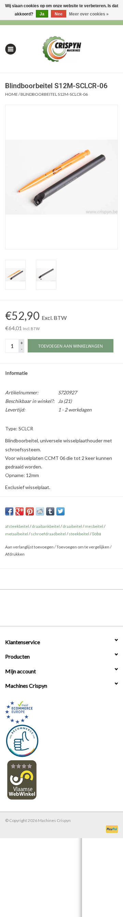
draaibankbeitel (46, 526)
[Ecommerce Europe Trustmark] (61, 712)
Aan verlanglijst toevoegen (29, 546)
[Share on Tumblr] (50, 511)
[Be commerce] (61, 740)
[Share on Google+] (19, 511)
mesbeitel (94, 526)
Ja (42, 14)
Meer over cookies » (89, 14)
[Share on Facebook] (9, 511)
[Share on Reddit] (40, 511)
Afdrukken (15, 554)
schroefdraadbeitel (48, 533)
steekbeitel (79, 533)
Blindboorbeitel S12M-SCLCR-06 (54, 94)
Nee (59, 14)
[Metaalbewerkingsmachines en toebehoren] (72, 48)
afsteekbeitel (17, 526)
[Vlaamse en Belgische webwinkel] (61, 779)
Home (11, 94)
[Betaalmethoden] (111, 828)
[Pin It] (30, 511)
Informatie (16, 373)
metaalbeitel (16, 533)
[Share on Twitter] (60, 511)
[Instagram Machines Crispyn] (73, 610)
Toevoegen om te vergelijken (83, 546)
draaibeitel (72, 526)
